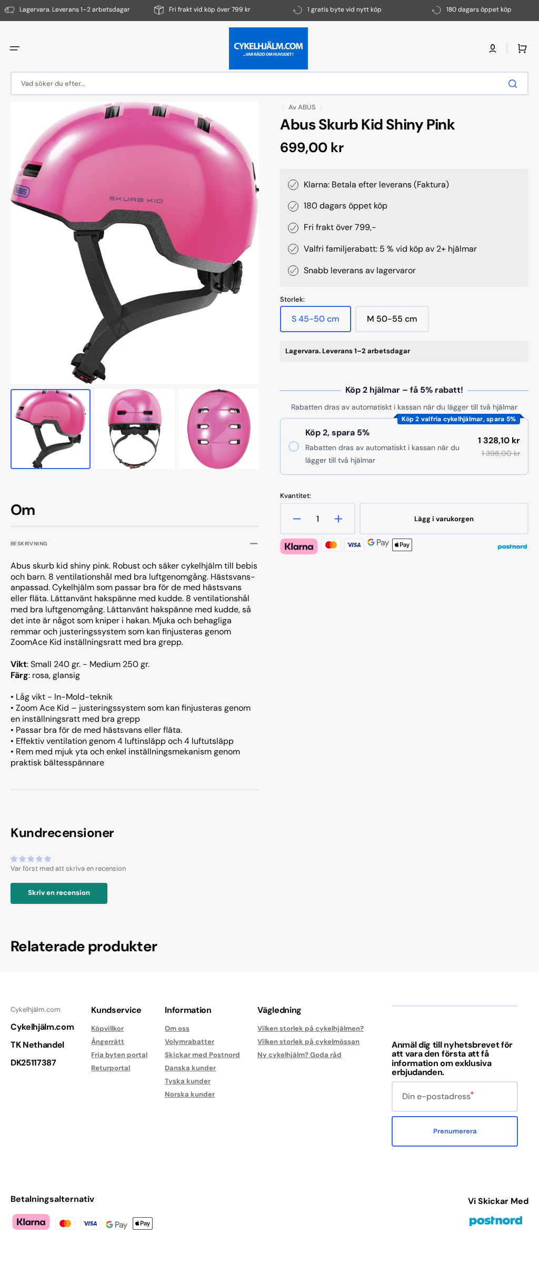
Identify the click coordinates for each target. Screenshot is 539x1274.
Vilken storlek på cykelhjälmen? (310, 1028)
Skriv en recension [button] (59, 892)
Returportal (110, 1067)
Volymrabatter (189, 1041)
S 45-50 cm (321, 322)
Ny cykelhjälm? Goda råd (299, 1054)
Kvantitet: (295, 496)
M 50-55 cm (398, 322)
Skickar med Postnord (202, 1054)
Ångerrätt (107, 1041)
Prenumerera (455, 1131)
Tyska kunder (188, 1081)
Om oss (177, 1028)
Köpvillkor (107, 1028)
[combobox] (269, 83)
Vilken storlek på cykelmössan (308, 1041)
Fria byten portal (119, 1054)
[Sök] (514, 83)
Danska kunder (190, 1067)
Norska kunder (190, 1094)
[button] (14, 48)
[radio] (404, 446)
